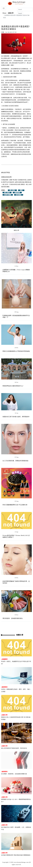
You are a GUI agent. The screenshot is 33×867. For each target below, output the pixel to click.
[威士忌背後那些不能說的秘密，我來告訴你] (16, 732)
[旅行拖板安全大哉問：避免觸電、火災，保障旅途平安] (16, 813)
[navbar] (3, 8)
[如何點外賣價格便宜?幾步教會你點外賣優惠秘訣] (16, 841)
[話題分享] (4, 715)
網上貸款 (12, 190)
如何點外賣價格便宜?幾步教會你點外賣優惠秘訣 (15, 855)
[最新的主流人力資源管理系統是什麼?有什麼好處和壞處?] (16, 703)
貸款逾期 (17, 192)
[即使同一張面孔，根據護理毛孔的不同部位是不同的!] (16, 647)
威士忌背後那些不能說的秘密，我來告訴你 (14, 748)
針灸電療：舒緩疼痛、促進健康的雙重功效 (14, 773)
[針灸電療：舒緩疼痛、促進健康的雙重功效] (16, 760)
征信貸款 (18, 194)
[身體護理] (4, 659)
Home (4, 13)
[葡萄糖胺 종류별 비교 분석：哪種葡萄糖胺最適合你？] (16, 785)
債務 (21, 190)
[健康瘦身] (4, 687)
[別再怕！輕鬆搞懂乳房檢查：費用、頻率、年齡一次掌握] (16, 675)
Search (20, 13)
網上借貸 (7, 192)
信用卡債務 (7, 194)
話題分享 (11, 13)
